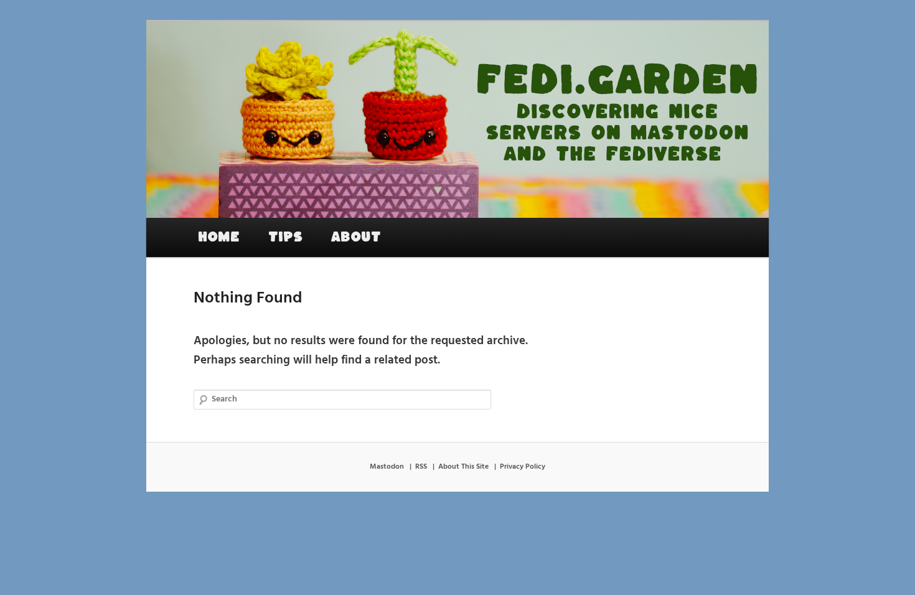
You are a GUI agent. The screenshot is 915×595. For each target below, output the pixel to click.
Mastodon (387, 466)
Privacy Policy (522, 466)
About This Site (463, 466)
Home (219, 237)
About (356, 237)
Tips (285, 237)
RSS (421, 466)
